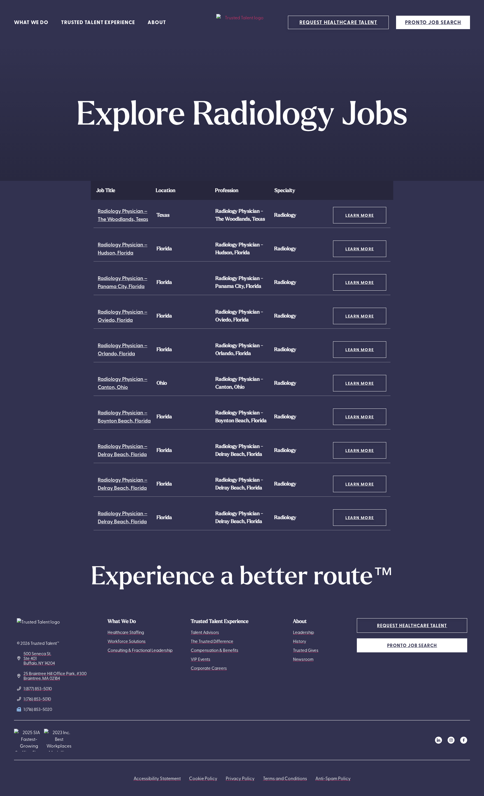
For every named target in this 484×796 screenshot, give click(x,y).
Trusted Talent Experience (98, 22)
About (157, 22)
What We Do (31, 22)
